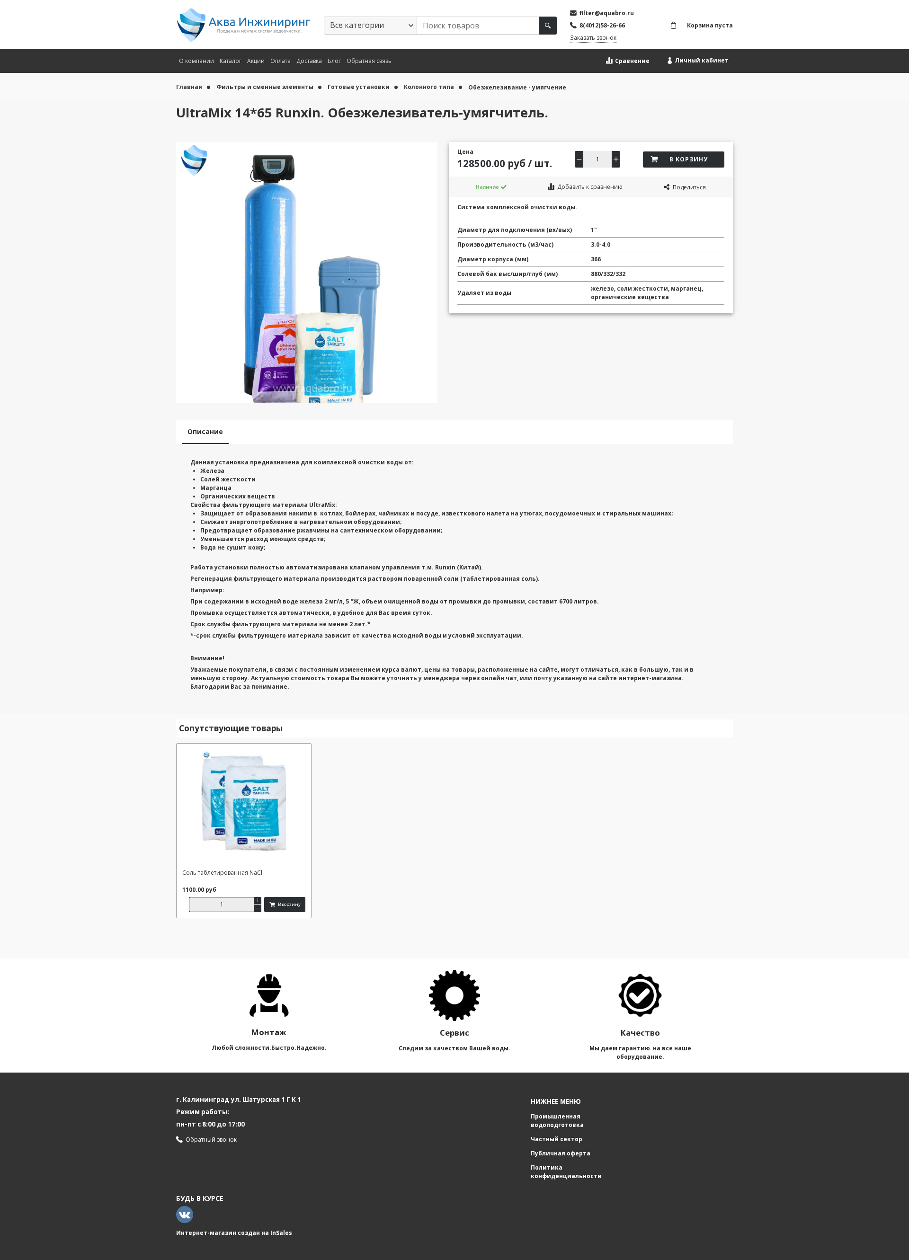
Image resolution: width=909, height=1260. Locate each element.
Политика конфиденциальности (566, 1171)
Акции (256, 61)
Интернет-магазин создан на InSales (234, 1233)
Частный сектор (556, 1139)
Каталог (230, 61)
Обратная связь (369, 61)
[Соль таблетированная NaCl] (243, 806)
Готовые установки (359, 87)
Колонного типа (429, 87)
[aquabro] (243, 25)
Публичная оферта (560, 1153)
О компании (196, 61)
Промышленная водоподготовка (557, 1120)
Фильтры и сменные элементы (265, 87)
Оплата (280, 61)
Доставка (309, 61)
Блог (334, 61)
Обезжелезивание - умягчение (517, 87)
